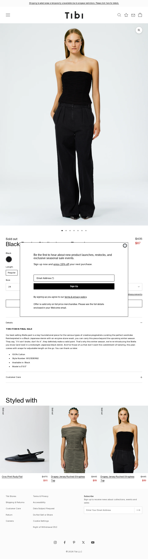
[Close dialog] (125, 245)
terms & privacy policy (76, 297)
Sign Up (74, 286)
